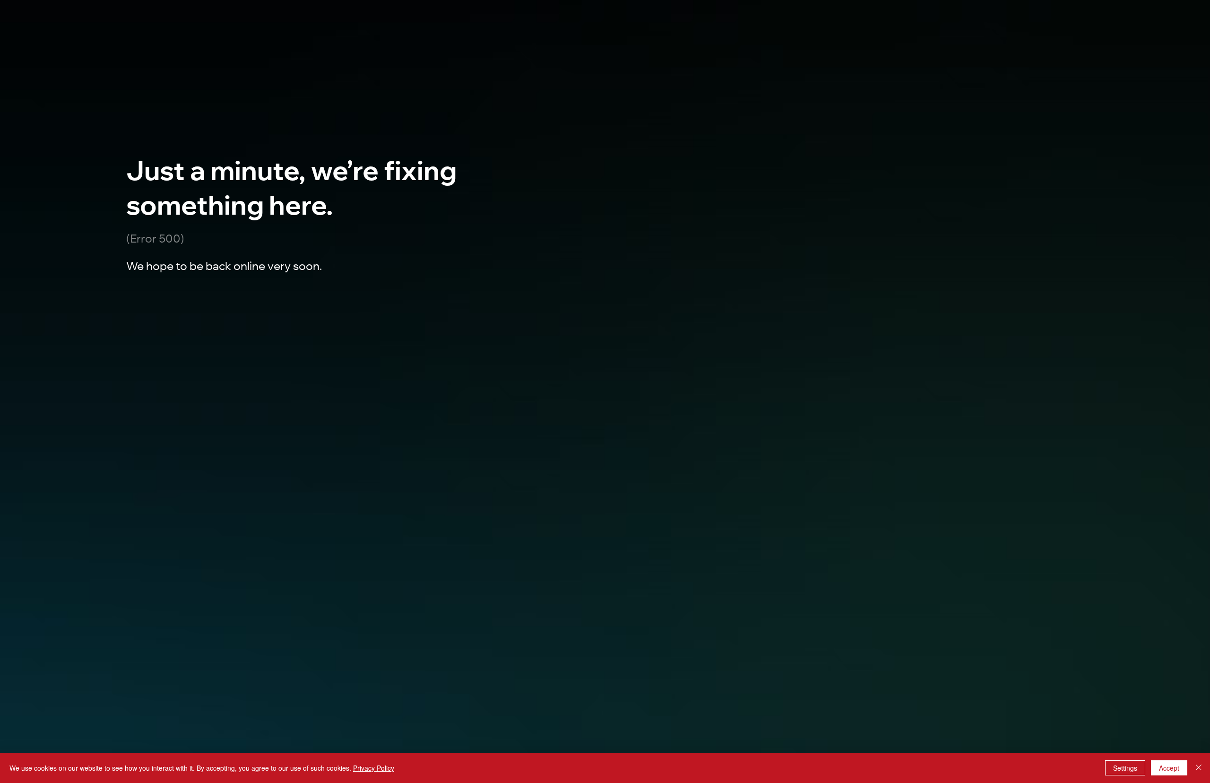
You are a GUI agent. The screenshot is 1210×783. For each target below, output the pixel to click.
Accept (1169, 768)
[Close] (1198, 767)
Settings (1125, 768)
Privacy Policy (373, 768)
